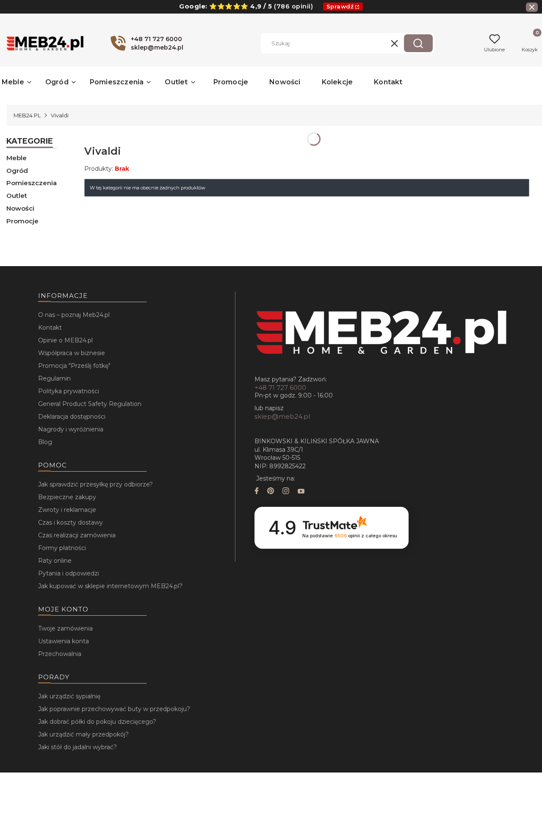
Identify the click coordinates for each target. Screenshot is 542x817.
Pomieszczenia (31, 183)
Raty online (55, 560)
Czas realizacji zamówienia (77, 535)
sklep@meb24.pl (282, 416)
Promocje (22, 221)
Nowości (20, 208)
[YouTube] (301, 491)
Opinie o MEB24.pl (65, 340)
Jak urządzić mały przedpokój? (83, 734)
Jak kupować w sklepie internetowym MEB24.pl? (110, 586)
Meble (16, 158)
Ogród (17, 171)
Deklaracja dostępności (71, 416)
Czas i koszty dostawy (70, 522)
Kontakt (50, 327)
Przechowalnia (59, 654)
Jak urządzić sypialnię (69, 696)
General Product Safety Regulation (89, 404)
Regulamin (54, 378)
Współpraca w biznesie (71, 353)
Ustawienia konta (63, 641)
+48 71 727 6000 (280, 387)
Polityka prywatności (68, 391)
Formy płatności (62, 548)
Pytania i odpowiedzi (68, 573)
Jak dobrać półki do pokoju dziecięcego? (97, 721)
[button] (418, 43)
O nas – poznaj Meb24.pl (74, 315)
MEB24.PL (27, 115)
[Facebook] (256, 491)
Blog (45, 442)
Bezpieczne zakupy (67, 497)
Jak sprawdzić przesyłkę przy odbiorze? (95, 484)
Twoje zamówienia (65, 628)
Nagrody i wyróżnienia (70, 429)
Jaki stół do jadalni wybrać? (77, 747)
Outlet (16, 196)
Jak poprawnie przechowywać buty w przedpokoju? (114, 709)
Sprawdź (340, 6)
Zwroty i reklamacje (67, 510)
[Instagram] (285, 491)
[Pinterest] (270, 491)
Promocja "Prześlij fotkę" (74, 366)
